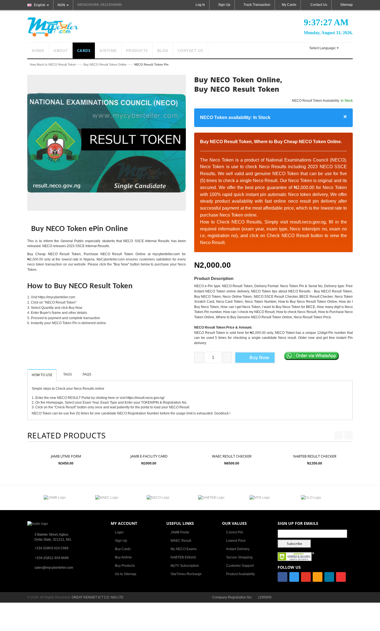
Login (119, 532)
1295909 (265, 597)
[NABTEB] (211, 497)
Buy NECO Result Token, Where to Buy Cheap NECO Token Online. (271, 141)
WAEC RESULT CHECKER (231, 456)
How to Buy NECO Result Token (80, 286)
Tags (67, 374)
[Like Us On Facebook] (282, 577)
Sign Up (121, 541)
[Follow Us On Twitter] (294, 577)
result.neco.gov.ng (308, 222)
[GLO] (311, 497)
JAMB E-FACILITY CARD (148, 456)
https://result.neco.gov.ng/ (145, 398)
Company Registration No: (232, 597)
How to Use (42, 374)
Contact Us (318, 5)
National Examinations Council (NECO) (306, 160)
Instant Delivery (238, 549)
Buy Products (125, 566)
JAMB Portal (180, 532)
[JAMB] (55, 497)
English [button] (39, 5)
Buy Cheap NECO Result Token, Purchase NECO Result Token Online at (89, 254)
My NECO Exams (184, 549)
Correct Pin (234, 532)
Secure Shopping (239, 557)
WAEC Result (181, 541)
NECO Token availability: (235, 117)
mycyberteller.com (166, 254)
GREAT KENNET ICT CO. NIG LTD (97, 597)
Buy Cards (123, 549)
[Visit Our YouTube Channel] (341, 577)
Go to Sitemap (125, 574)
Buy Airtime (123, 557)
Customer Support (240, 566)
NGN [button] (62, 5)
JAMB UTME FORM (66, 456)
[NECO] (158, 497)
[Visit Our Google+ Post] (306, 577)
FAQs (87, 374)
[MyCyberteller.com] (53, 27)
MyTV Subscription (185, 566)
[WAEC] (106, 497)
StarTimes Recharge (186, 574)
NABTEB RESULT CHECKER (314, 456)
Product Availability (240, 574)
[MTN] (260, 497)
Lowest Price (236, 541)
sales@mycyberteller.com (53, 568)
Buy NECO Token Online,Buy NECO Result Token (238, 84)
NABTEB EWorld (183, 557)
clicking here (105, 398)
